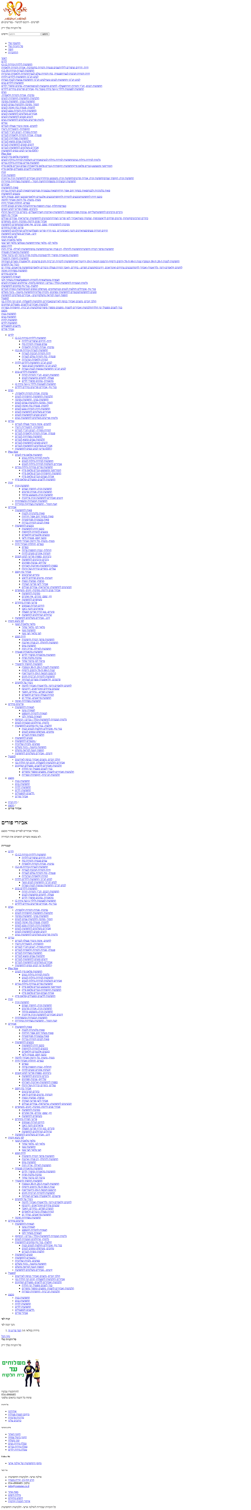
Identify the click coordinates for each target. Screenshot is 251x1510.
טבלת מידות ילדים (17, 1449)
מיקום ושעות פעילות (18, 1414)
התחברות (13, 52)
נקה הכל (5, 1336)
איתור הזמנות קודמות (19, 1501)
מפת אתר (13, 1492)
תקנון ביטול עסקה (17, 1437)
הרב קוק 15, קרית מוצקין (21, 1480)
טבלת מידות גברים (17, 1446)
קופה (10, 49)
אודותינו (12, 1411)
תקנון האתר (14, 1434)
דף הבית (12, 802)
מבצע (11, 805)
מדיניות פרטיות (16, 1417)
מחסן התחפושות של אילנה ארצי (24, 1463)
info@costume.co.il (18, 1486)
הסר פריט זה (14, 1330)
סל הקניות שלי (15, 46)
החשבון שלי (14, 43)
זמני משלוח (13, 1440)
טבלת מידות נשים (17, 1443)
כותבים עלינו (14, 1420)
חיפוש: (4, 33)
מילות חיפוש (14, 1495)
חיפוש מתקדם (15, 1498)
